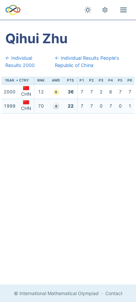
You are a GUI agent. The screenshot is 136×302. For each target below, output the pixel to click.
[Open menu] (123, 10)
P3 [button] (101, 80)
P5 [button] (120, 80)
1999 (10, 106)
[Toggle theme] (88, 10)
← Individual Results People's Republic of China (87, 61)
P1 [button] (82, 80)
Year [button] (9, 80)
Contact (113, 293)
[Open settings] (105, 10)
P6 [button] (129, 80)
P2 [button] (91, 80)
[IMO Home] (13, 10)
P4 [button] (110, 80)
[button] (26, 81)
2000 (10, 91)
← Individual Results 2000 (20, 61)
